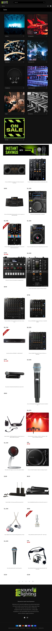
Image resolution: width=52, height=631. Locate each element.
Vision (6, 113)
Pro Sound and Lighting (15, 628)
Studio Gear (7, 62)
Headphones (7, 87)
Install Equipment (31, 87)
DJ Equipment (31, 36)
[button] (24, 6)
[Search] (44, 2)
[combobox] (29, 2)
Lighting (6, 36)
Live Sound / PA (31, 62)
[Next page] (32, 581)
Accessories (30, 113)
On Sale (6, 139)
